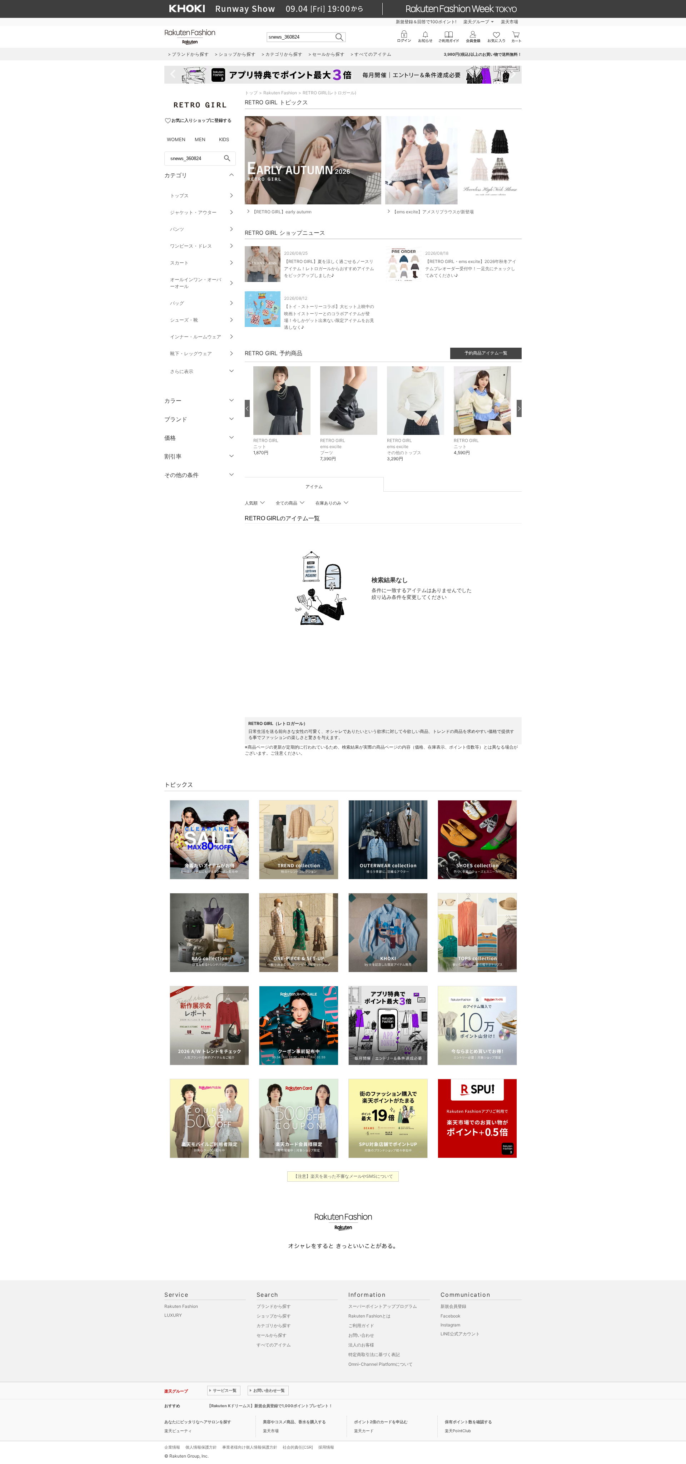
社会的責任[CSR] (298, 1447)
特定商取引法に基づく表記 (374, 1354)
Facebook (451, 1316)
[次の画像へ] (519, 408)
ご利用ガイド (361, 1325)
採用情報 (326, 1447)
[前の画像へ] (247, 408)
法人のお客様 (361, 1345)
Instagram (450, 1324)
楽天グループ (476, 21)
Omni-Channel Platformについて (380, 1364)
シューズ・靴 (184, 320)
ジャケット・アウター (193, 212)
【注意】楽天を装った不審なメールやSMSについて (343, 1176)
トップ (251, 92)
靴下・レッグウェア (191, 353)
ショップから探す (274, 1316)
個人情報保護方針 (201, 1447)
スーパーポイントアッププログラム (382, 1306)
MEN (200, 139)
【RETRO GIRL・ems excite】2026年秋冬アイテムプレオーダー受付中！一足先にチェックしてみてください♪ (470, 268)
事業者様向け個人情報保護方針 (249, 1447)
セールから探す (272, 1335)
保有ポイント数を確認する (468, 1421)
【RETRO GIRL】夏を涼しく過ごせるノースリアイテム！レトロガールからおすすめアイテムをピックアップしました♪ (329, 268)
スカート (179, 262)
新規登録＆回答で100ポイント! (426, 21)
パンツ (177, 229)
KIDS (224, 139)
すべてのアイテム (274, 1345)
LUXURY (173, 1315)
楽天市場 (509, 21)
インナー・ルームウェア (195, 336)
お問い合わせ (361, 1335)
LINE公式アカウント (460, 1333)
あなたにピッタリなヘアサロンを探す (197, 1421)
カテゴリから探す (274, 1325)
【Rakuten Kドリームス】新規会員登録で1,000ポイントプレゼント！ (270, 1405)
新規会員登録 (453, 1306)
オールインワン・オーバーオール (195, 283)
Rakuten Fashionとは (369, 1316)
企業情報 (172, 1447)
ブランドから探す (274, 1306)
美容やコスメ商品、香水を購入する (294, 1421)
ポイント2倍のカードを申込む (381, 1421)
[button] (283, 416)
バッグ (177, 303)
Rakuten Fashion (280, 92)
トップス (179, 195)
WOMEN (176, 139)
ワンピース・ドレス (191, 246)
